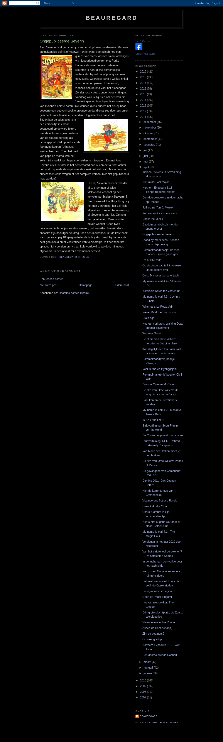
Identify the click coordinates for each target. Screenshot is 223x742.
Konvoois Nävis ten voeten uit (161, 291)
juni (146, 156)
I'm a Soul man (151, 259)
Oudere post (121, 285)
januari (148, 673)
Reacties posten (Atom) (74, 293)
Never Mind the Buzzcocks (159, 312)
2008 (143, 691)
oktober (149, 133)
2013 (143, 105)
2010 (143, 680)
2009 (143, 686)
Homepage (85, 285)
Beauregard (112, 18)
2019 (143, 71)
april (147, 167)
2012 (143, 111)
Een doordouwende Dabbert (159, 655)
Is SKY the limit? (153, 420)
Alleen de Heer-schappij (157, 628)
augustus (150, 144)
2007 (143, 697)
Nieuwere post (48, 285)
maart (148, 662)
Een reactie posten (51, 279)
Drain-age (148, 318)
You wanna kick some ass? (159, 213)
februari (149, 667)
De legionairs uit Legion (157, 591)
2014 (143, 100)
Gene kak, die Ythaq (155, 506)
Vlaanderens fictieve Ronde (159, 500)
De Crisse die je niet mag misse (162, 435)
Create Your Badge (145, 54)
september (151, 139)
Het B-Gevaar (142, 41)
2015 (143, 94)
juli (146, 150)
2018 (143, 77)
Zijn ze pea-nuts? (153, 633)
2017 (143, 83)
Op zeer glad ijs (152, 639)
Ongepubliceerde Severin (158, 234)
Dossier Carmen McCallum (159, 384)
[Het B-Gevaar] (138, 49)
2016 (143, 88)
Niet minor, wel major (155, 182)
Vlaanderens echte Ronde (158, 622)
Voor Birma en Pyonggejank (159, 369)
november (150, 127)
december (150, 122)
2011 (143, 117)
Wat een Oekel (151, 333)
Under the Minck (152, 218)
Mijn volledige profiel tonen (157, 722)
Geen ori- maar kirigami (157, 596)
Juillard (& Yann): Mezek (157, 207)
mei (146, 161)
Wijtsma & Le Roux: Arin (157, 306)
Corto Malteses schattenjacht (160, 275)
